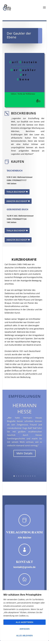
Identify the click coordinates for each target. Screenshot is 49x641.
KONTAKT (24, 561)
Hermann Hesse (25, 408)
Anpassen (25, 629)
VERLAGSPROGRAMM (24, 532)
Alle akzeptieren (24, 622)
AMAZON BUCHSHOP (16, 201)
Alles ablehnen (24, 635)
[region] (24, 615)
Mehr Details (24, 453)
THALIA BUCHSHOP (15, 191)
